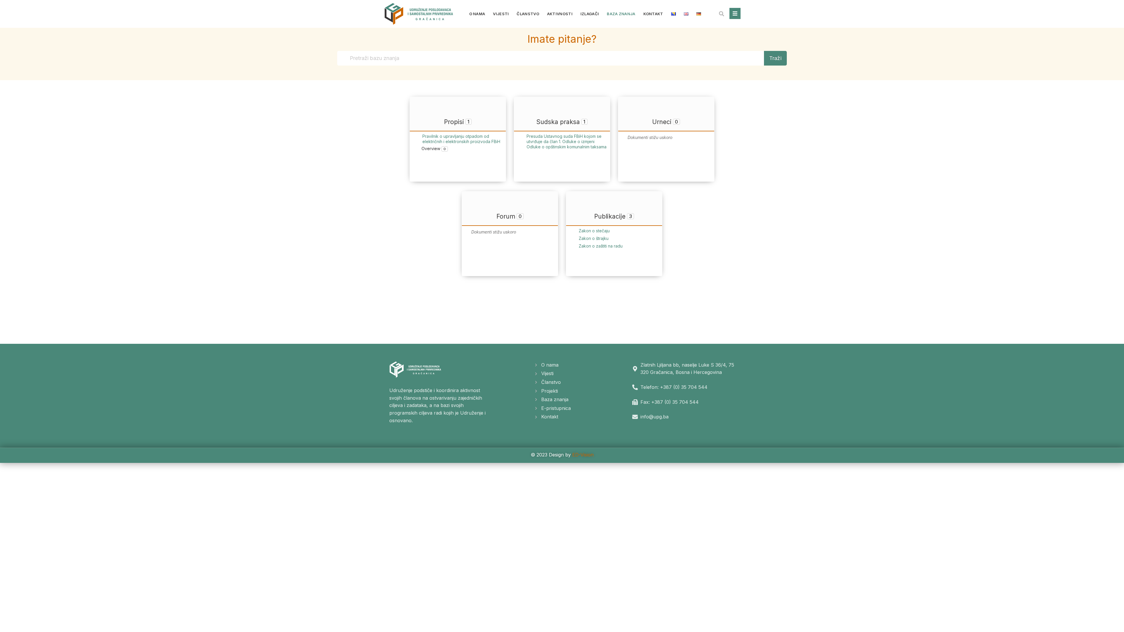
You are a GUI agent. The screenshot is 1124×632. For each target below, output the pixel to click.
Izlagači (589, 13)
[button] (721, 13)
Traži (775, 58)
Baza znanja (621, 13)
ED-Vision (583, 455)
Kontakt (653, 13)
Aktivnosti (560, 13)
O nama (477, 13)
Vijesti (501, 13)
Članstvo (528, 13)
